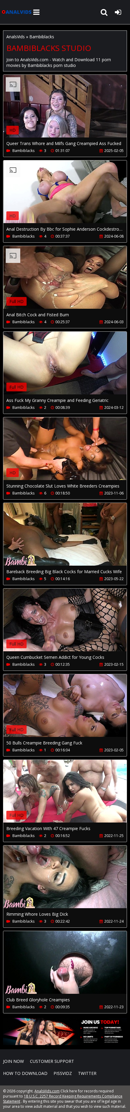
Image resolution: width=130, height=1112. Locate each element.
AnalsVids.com (17, 12)
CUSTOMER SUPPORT (52, 1061)
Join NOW (13, 1061)
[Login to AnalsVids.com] (118, 12)
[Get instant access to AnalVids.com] (65, 1043)
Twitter (87, 1073)
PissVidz (63, 1073)
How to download (25, 1073)
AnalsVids (15, 36)
